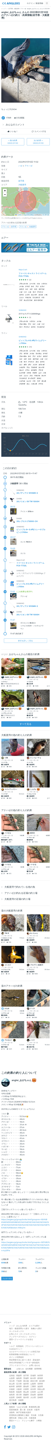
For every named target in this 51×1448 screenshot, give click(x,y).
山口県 (40, 1392)
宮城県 (33, 1375)
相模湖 (12, 1407)
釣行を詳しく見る (25, 641)
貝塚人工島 (22, 1418)
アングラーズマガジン (18, 1337)
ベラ (42, 297)
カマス (21, 295)
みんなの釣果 (21, 1326)
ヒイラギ (22, 373)
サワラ (26, 353)
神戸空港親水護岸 (23, 1412)
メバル (21, 286)
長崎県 (19, 1397)
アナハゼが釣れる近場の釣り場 (20, 893)
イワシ (27, 370)
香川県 (19, 1395)
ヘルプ (12, 1346)
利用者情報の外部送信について (22, 1354)
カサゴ (21, 289)
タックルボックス (16, 1331)
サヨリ (39, 378)
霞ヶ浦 (22, 1410)
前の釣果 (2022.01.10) (12, 141)
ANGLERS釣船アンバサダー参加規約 (24, 1362)
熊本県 (26, 1397)
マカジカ (28, 297)
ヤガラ (35, 373)
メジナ (35, 365)
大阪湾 (36, 1410)
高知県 (33, 1395)
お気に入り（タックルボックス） (23, 1334)
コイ (26, 289)
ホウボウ (34, 370)
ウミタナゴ (36, 297)
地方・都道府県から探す (19, 1328)
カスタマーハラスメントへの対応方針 (24, 1351)
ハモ (45, 295)
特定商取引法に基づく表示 (20, 1360)
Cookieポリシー (15, 1349)
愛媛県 (26, 1395)
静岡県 (19, 1386)
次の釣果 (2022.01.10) (38, 141)
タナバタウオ (38, 300)
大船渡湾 (22, 184)
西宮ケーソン (14, 1420)
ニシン (21, 297)
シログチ (22, 367)
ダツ (29, 365)
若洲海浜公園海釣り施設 (19, 1415)
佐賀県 (12, 1397)
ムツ (40, 373)
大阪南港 (32, 1418)
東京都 (26, 1381)
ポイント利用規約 (16, 1357)
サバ (34, 292)
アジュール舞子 (28, 1420)
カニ (28, 384)
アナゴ (41, 370)
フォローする (7, 1278)
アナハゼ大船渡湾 (28, 227)
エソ (20, 365)
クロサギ (22, 384)
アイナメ (40, 292)
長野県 (40, 1384)
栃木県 (33, 1378)
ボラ (25, 365)
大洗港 (40, 1415)
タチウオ (41, 289)
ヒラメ (42, 286)
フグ (20, 300)
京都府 (12, 1389)
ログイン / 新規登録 (35, 3)
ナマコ (41, 384)
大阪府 (19, 1389)
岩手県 (21, 181)
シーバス (32, 284)
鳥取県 (12, 1392)
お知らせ (20, 1369)
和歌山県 (41, 1389)
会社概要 (29, 1369)
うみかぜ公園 (21, 1407)
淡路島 (12, 1412)
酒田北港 (12, 1418)
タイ (32, 286)
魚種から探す (36, 1328)
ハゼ (20, 166)
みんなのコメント (15, 124)
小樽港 (39, 1420)
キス (35, 289)
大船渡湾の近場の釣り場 (17, 899)
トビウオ (22, 381)
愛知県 (26, 1386)
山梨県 (33, 1384)
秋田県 (40, 1375)
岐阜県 (12, 1386)
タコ (37, 362)
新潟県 (42, 1381)
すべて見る (25, 724)
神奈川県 (34, 1381)
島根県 (19, 1392)
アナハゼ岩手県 (9, 227)
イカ (38, 284)
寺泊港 (33, 1415)
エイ (20, 375)
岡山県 (26, 1392)
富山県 (12, 1384)
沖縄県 (21, 1400)
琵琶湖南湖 (13, 1410)
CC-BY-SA (45, 215)
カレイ (21, 370)
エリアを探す (34, 1326)
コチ (31, 289)
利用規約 (20, 1346)
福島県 (19, 1378)
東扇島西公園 (34, 1407)
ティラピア (31, 378)
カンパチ (34, 295)
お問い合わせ (34, 1365)
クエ (31, 375)
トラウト (44, 284)
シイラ (27, 295)
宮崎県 (40, 1397)
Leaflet (19, 215)
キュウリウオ (28, 300)
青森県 (19, 1375)
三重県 (33, 1386)
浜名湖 (29, 1410)
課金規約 (36, 1360)
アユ (28, 367)
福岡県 (40, 1395)
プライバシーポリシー (34, 1346)
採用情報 (38, 1369)
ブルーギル (23, 324)
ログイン (32, 1337)
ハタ (29, 292)
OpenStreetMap (29, 215)
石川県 (19, 1384)
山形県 (12, 1378)
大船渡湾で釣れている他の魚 (19, 887)
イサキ (29, 373)
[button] (5, 191)
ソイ (25, 292)
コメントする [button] (40, 131)
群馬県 (40, 1378)
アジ (37, 286)
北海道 (12, 1375)
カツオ (41, 295)
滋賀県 (40, 1386)
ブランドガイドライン (18, 1365)
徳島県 (12, 1395)
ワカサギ (34, 367)
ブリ (20, 353)
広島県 (33, 1392)
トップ (12, 1326)
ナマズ (27, 286)
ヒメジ (29, 381)
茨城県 (26, 1378)
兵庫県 (26, 1389)
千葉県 (19, 1381)
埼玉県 (12, 1381)
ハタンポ (34, 384)
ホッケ (44, 375)
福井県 (26, 1384)
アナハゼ (28, 166)
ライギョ (38, 353)
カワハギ (41, 365)
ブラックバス (23, 284)
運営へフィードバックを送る (21, 1339)
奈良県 (33, 1389)
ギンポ (44, 381)
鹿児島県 (12, 1400)
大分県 (33, 1397)
